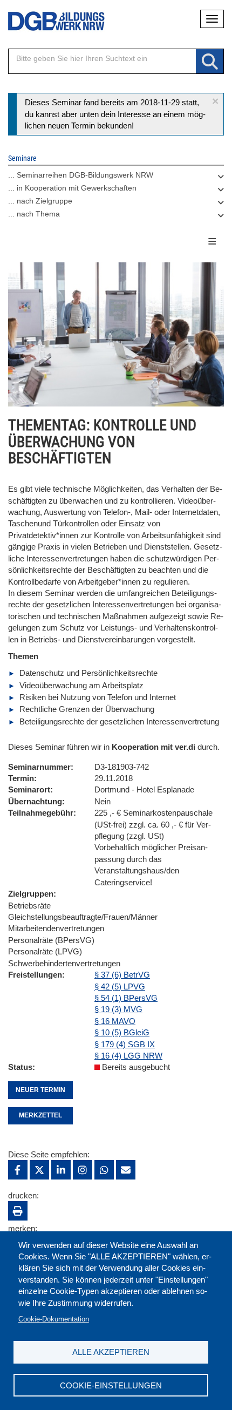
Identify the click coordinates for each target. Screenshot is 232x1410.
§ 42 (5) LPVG (119, 986)
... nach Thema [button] (34, 214)
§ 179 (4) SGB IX (124, 1044)
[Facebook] (18, 1169)
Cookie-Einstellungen (111, 1385)
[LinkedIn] (61, 1169)
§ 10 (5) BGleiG (121, 1032)
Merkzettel (40, 1115)
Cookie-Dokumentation (53, 1319)
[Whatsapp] (104, 1169)
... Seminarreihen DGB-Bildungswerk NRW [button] (80, 175)
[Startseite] (48, 21)
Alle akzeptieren (110, 1352)
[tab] (116, 177)
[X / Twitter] (39, 1169)
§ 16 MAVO (114, 1021)
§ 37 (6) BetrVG (122, 974)
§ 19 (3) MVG (118, 1009)
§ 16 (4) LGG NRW (128, 1055)
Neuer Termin (40, 1090)
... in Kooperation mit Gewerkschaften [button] (72, 188)
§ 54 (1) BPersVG (126, 997)
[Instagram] (82, 1169)
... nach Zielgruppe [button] (40, 201)
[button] (215, 101)
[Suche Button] (209, 61)
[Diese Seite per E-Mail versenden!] (125, 1169)
